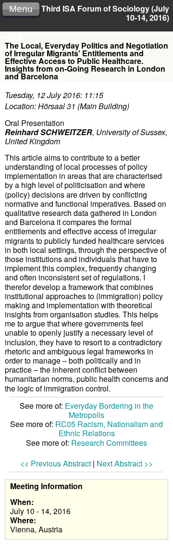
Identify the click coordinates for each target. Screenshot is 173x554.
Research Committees (109, 442)
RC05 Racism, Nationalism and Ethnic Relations (109, 428)
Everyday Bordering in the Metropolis (109, 410)
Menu (21, 9)
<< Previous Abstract (55, 463)
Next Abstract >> (125, 463)
